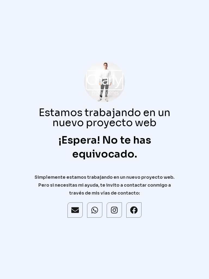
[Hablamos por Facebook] (134, 210)
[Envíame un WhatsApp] (94, 210)
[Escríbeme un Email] (75, 210)
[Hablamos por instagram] (114, 210)
